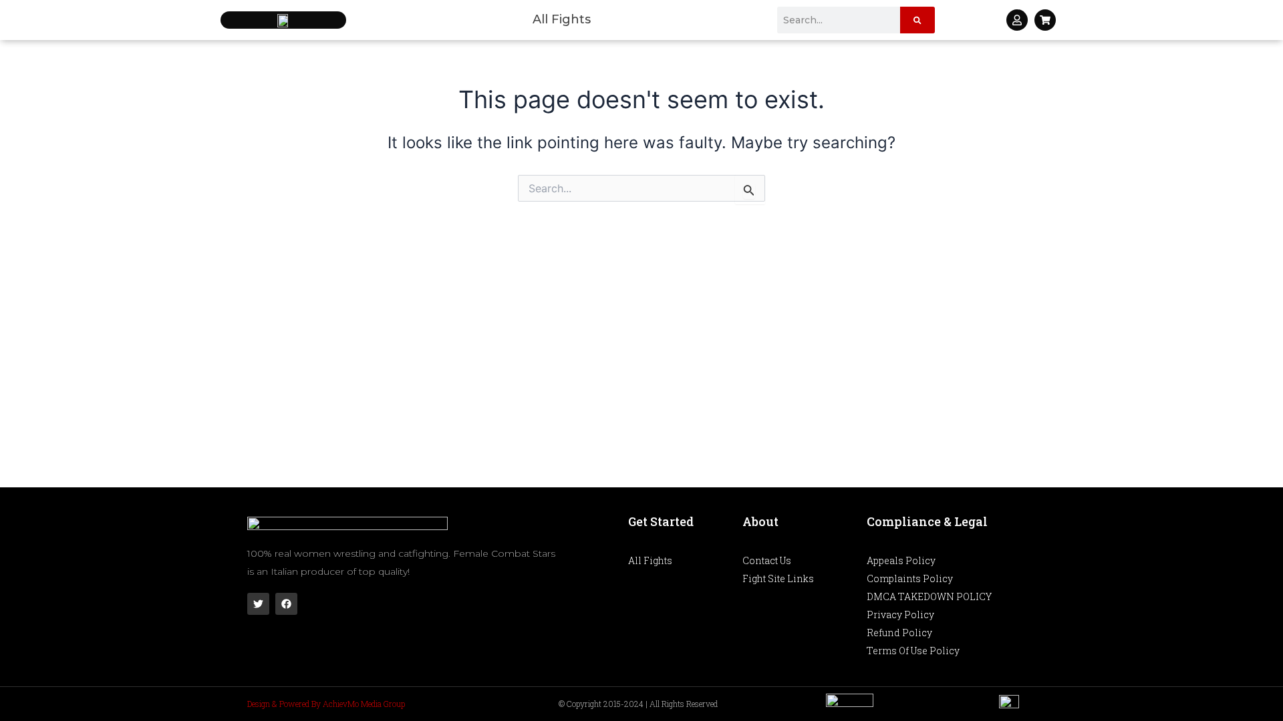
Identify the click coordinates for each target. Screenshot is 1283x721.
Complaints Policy (910, 578)
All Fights (562, 19)
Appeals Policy (901, 560)
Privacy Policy (900, 614)
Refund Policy (899, 632)
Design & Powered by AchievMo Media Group (326, 703)
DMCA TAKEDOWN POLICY (929, 596)
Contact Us (766, 560)
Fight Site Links (778, 578)
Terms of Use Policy (913, 650)
